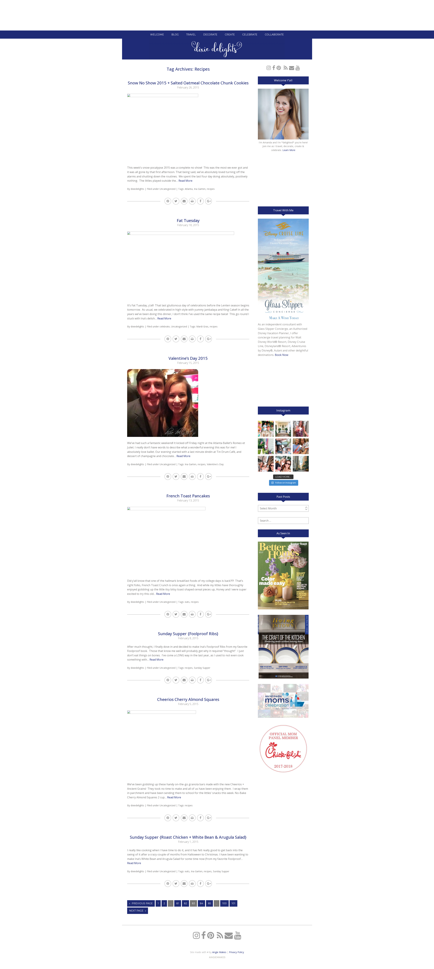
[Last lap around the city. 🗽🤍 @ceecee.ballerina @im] (266, 464)
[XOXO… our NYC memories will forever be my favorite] (301, 446)
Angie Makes (219, 952)
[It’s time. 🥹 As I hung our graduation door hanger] (283, 429)
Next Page (136, 910)
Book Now (281, 355)
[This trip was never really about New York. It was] (283, 446)
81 (177, 903)
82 (185, 903)
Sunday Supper (202, 667)
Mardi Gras (202, 326)
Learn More (288, 150)
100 (224, 903)
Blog (175, 34)
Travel (191, 34)
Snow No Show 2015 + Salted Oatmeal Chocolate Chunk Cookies (188, 83)
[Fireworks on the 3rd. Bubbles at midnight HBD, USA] (301, 429)
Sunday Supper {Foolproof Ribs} (188, 633)
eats (187, 601)
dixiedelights (137, 188)
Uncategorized (167, 188)
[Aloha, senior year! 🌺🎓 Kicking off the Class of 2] (266, 429)
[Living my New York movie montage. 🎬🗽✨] (283, 464)
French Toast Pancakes (188, 496)
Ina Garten (199, 188)
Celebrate (249, 34)
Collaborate (274, 34)
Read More (185, 181)
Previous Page (142, 903)
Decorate (210, 34)
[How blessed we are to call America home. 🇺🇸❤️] (266, 446)
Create (230, 34)
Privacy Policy (236, 952)
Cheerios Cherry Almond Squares (188, 699)
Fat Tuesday (188, 220)
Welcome (157, 34)
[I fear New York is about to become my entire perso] (301, 464)
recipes (211, 188)
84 (201, 903)
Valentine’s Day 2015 (188, 358)
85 (209, 903)
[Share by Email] (184, 201)
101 (233, 903)
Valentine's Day (215, 464)
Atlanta (189, 188)
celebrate (165, 326)
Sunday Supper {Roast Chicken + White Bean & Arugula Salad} (188, 837)
